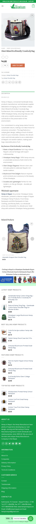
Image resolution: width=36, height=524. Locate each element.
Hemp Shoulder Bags (13, 48)
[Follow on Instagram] (6, 443)
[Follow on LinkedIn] (16, 443)
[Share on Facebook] (6, 82)
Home (3, 48)
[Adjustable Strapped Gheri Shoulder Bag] (18, 237)
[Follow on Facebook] (3, 443)
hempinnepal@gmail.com (10, 511)
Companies (5, 459)
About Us (4, 455)
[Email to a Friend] (13, 82)
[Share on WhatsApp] (3, 82)
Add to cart (18, 65)
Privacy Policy (6, 466)
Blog (3, 491)
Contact (4, 481)
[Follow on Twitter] (9, 443)
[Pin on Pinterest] (16, 82)
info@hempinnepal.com (14, 509)
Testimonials (5, 484)
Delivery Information (8, 463)
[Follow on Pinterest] (13, 443)
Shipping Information (8, 488)
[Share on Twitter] (9, 82)
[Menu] (2, 6)
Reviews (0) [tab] (5, 97)
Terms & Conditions (8, 470)
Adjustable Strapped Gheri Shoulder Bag (14, 257)
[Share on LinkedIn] (19, 82)
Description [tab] (5, 93)
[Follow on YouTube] (19, 443)
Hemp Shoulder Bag (9, 78)
